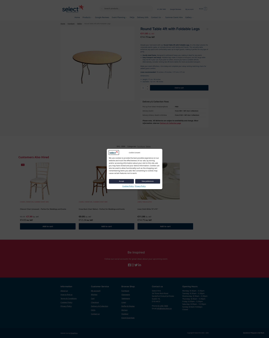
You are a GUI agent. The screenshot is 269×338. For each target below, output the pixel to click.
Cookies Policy (128, 186)
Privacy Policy (140, 186)
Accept (121, 181)
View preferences (148, 181)
